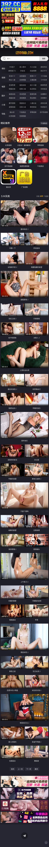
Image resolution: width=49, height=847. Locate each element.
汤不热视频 (44, 112)
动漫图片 (44, 94)
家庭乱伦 (22, 103)
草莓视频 (33, 112)
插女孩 (12, 112)
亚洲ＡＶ (12, 76)
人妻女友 (33, 103)
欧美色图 (33, 94)
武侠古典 (44, 103)
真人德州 (22, 67)
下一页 (28, 769)
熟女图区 (33, 98)
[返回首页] (46, 842)
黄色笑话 (33, 107)
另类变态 (44, 89)
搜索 (43, 58)
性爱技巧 (44, 107)
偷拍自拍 (22, 85)
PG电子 (12, 67)
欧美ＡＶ (33, 76)
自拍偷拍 (22, 76)
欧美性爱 (44, 85)
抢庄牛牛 (44, 71)
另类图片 (44, 98)
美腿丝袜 (12, 98)
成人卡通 (33, 85)
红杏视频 (12, 116)
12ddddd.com (24, 53)
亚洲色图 (22, 94)
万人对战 (33, 67)
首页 (12, 769)
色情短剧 (22, 116)
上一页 (20, 769)
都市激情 (12, 103)
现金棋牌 (33, 71)
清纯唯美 (22, 98)
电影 (3, 86)
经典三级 (22, 89)
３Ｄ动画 (44, 76)
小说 (3, 104)
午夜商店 (22, 112)
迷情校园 (12, 107)
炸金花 (22, 71)
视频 (3, 77)
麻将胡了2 (12, 71)
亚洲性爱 (12, 85)
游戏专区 (44, 67)
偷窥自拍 (12, 94)
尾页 (36, 769)
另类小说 (22, 107)
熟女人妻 (12, 80)
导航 (3, 114)
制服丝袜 (12, 89)
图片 (3, 95)
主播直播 (33, 80)
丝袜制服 (22, 80)
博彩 (3, 68)
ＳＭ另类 (44, 80)
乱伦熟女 (33, 89)
